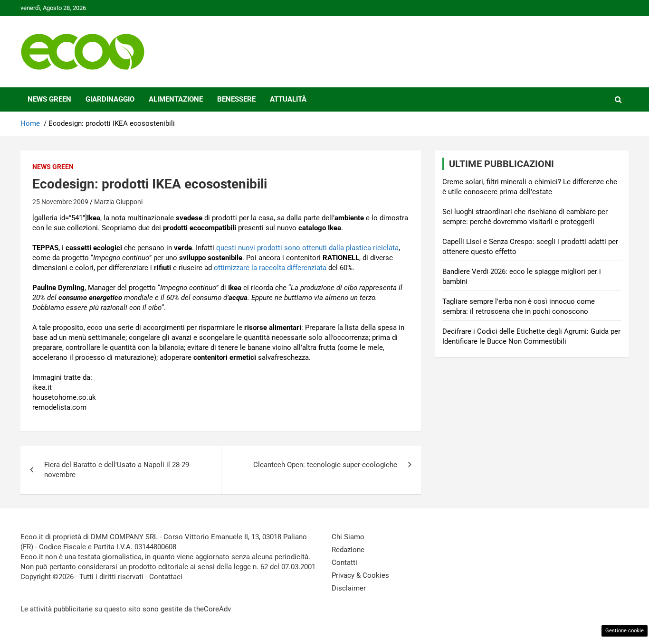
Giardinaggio (110, 99)
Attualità (288, 99)
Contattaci (165, 576)
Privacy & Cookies (360, 575)
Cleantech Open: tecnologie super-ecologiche (325, 464)
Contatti (344, 562)
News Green (49, 99)
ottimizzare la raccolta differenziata (270, 267)
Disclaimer (349, 588)
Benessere (236, 99)
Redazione (348, 549)
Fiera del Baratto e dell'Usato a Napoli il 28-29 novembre (116, 469)
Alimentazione (176, 99)
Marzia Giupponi (118, 202)
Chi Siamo (348, 537)
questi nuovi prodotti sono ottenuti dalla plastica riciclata (307, 248)
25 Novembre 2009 (60, 202)
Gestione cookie (624, 631)
